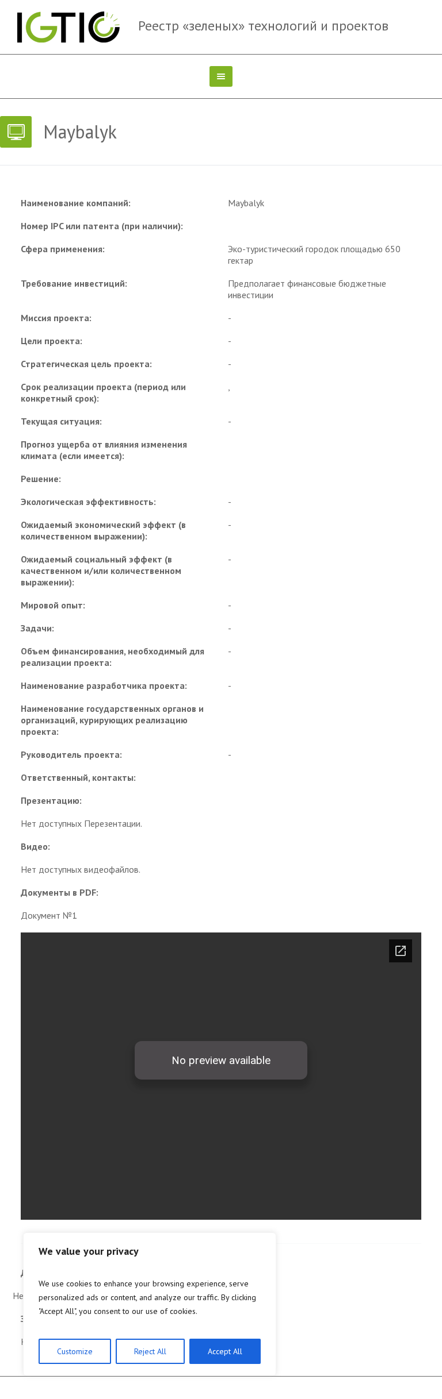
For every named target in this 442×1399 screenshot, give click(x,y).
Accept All (225, 1351)
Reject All (150, 1351)
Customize (75, 1351)
